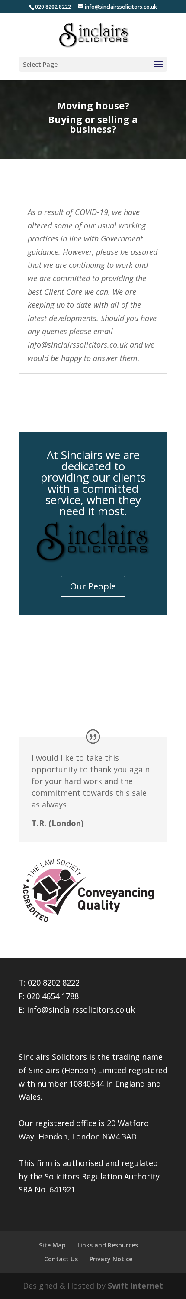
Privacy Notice (111, 1259)
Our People (93, 586)
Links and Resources (107, 1245)
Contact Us (61, 1259)
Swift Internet (135, 1285)
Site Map (52, 1245)
